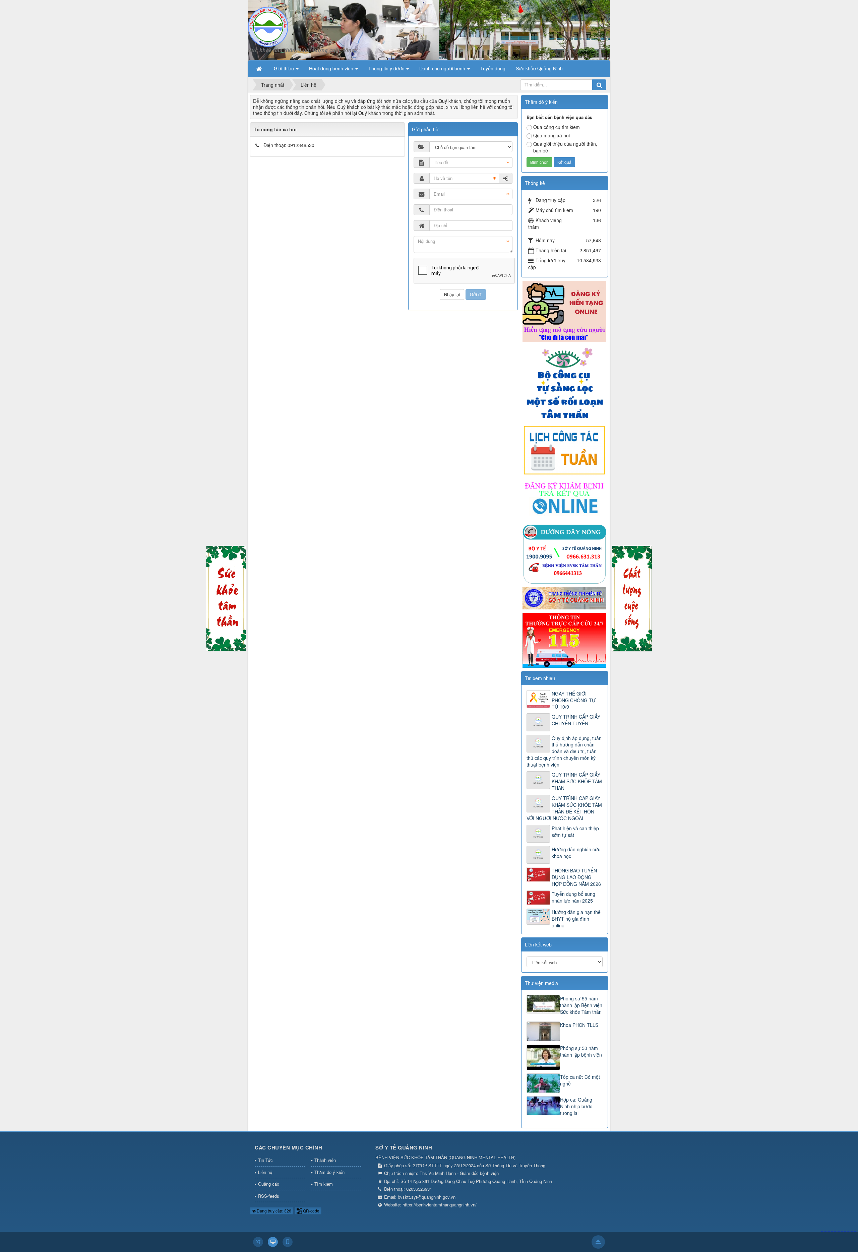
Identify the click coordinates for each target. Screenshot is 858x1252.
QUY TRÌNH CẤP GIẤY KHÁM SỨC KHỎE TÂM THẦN (577, 781)
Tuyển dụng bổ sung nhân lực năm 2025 (573, 897)
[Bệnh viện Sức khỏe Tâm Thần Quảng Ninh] (268, 26)
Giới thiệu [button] (284, 68)
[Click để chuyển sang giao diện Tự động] (258, 1242)
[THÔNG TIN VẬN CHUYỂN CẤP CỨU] (564, 639)
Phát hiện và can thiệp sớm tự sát (575, 831)
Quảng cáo (268, 1184)
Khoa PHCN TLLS (579, 1025)
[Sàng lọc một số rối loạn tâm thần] (564, 382)
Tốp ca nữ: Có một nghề (580, 1080)
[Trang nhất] (259, 68)
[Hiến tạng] (564, 310)
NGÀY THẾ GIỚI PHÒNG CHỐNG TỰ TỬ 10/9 (574, 700)
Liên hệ (265, 1172)
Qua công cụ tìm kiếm (556, 127)
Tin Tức (265, 1160)
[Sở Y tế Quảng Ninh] (564, 597)
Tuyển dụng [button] (492, 68)
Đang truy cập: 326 (273, 1210)
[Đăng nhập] (505, 178)
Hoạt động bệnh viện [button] (332, 68)
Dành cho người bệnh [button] (443, 68)
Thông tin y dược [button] (387, 68)
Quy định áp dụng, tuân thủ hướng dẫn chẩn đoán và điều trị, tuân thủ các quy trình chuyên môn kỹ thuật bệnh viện (564, 751)
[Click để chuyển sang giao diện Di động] (288, 1242)
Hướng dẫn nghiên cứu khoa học (576, 852)
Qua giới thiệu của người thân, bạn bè (565, 147)
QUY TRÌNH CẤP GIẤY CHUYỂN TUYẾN (576, 720)
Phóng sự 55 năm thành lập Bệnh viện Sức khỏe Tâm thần (581, 1005)
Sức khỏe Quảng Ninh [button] (539, 68)
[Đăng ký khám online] (564, 499)
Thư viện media (541, 983)
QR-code (310, 1210)
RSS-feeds (268, 1196)
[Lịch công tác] (564, 449)
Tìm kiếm (323, 1184)
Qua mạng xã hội (551, 135)
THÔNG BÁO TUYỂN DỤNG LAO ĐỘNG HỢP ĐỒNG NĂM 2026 (576, 877)
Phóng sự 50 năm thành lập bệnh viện (581, 1051)
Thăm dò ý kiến (329, 1172)
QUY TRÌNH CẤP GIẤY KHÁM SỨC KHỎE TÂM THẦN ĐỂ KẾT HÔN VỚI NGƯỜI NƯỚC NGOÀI (564, 808)
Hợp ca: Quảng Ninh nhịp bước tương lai (576, 1106)
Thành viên (325, 1160)
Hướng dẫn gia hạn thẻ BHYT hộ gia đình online (576, 919)
